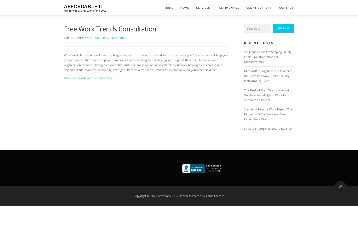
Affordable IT (84, 6)
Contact (286, 7)
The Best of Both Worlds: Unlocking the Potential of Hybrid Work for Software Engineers (268, 95)
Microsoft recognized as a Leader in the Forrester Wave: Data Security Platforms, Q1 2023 (268, 76)
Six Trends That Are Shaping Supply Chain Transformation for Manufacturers (267, 57)
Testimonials (228, 7)
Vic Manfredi (117, 38)
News (184, 7)
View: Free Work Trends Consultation (89, 78)
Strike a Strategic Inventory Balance (268, 128)
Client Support (259, 7)
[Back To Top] (340, 186)
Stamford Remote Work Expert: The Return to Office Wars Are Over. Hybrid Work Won (268, 114)
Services (203, 7)
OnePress (185, 196)
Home (169, 7)
